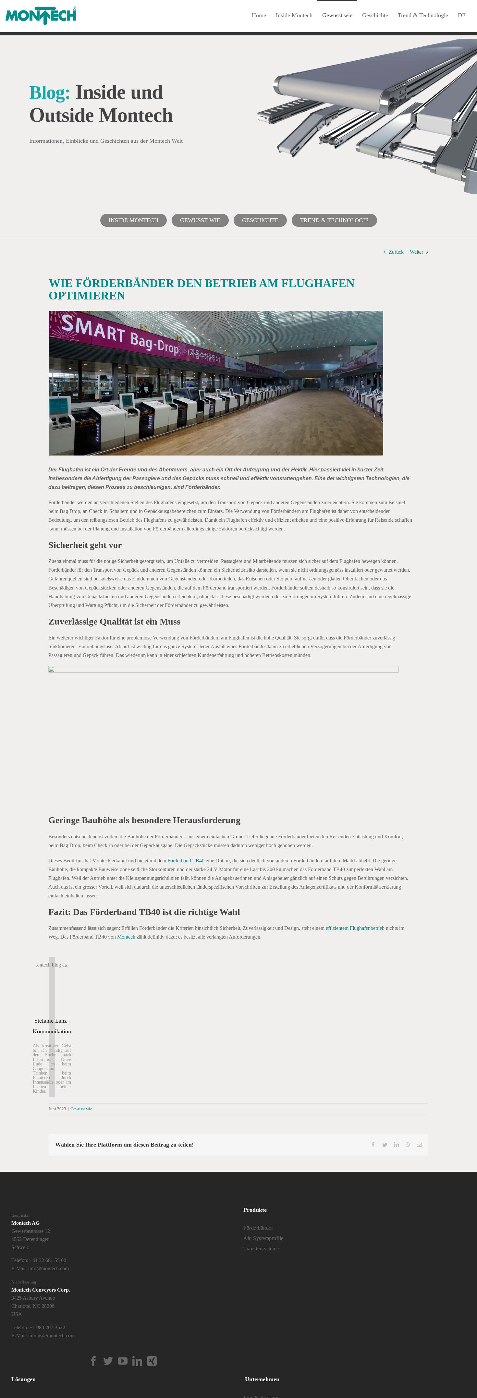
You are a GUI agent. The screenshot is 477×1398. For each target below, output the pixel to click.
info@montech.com (48, 1268)
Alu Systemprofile (263, 1238)
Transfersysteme (261, 1248)
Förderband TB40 (186, 860)
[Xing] (152, 1361)
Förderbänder (258, 1228)
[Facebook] (93, 1361)
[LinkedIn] (137, 1361)
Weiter (416, 252)
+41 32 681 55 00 (48, 1260)
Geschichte (260, 220)
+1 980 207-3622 (47, 1327)
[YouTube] (123, 1361)
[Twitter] (108, 1361)
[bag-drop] (223, 668)
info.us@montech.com (51, 1335)
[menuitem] (462, 14)
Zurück (396, 252)
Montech (126, 937)
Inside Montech (133, 220)
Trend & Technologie (334, 220)
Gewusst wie (200, 220)
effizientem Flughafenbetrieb (355, 928)
